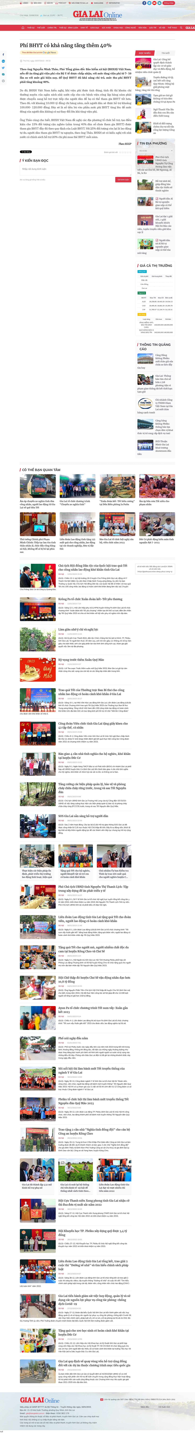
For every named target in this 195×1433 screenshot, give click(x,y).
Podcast (62, 3)
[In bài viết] (3, 81)
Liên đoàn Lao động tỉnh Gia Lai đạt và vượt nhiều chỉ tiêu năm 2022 (114, 1187)
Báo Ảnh (37, 3)
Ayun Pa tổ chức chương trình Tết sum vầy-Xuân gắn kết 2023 (93, 1010)
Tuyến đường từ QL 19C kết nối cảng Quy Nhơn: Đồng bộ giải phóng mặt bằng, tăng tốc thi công (154, 83)
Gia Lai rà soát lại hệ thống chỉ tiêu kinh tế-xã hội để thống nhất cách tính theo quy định (74, 1188)
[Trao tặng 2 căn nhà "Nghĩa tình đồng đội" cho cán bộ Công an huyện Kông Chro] (38, 1140)
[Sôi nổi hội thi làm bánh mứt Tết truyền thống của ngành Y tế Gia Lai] (38, 1078)
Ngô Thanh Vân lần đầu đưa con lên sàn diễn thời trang (163, 112)
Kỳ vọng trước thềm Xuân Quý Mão (81, 659)
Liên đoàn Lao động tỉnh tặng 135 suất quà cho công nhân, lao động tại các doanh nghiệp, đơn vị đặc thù (77, 544)
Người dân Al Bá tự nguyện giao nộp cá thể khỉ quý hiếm (164, 203)
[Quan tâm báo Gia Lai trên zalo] (149, 3)
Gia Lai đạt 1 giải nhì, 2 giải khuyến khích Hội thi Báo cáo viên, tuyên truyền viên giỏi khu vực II (154, 224)
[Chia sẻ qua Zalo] (3, 61)
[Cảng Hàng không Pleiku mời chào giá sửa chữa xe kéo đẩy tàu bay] (145, 358)
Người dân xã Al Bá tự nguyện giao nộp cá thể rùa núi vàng (153, 246)
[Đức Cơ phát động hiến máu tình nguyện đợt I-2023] (157, 524)
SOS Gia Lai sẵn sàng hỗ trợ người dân (83, 816)
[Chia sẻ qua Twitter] (3, 67)
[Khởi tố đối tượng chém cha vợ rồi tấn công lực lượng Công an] (143, 127)
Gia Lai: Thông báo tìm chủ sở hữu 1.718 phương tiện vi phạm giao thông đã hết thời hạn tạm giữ (154, 384)
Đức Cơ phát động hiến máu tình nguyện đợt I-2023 (156, 541)
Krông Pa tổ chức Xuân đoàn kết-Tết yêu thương (90, 599)
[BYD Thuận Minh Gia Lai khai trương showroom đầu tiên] (145, 445)
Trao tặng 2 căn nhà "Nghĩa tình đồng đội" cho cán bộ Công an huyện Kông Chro (94, 1131)
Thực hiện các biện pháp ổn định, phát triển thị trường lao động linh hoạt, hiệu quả (37, 873)
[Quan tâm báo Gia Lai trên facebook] (144, 3)
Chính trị (52, 28)
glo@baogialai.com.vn (35, 1413)
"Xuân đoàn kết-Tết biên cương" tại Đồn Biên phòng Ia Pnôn (117, 503)
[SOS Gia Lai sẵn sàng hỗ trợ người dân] (38, 826)
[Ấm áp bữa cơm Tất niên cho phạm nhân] (157, 486)
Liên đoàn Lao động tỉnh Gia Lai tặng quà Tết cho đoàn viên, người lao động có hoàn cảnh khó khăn (94, 919)
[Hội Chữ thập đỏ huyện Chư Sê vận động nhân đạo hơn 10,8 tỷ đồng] (38, 988)
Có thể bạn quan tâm (41, 470)
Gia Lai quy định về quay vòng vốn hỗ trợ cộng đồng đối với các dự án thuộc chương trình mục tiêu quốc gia (94, 1363)
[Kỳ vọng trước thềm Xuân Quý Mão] (38, 670)
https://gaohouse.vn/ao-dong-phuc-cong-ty (155, 571)
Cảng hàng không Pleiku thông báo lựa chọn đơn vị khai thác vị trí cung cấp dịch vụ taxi (155, 427)
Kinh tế (84, 28)
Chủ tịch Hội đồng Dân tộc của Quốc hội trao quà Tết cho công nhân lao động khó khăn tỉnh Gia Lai (92, 567)
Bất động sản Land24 (158, 566)
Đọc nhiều (145, 53)
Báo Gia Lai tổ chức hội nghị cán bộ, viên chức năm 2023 (116, 541)
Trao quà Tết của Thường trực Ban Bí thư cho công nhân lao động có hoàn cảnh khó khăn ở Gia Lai (91, 692)
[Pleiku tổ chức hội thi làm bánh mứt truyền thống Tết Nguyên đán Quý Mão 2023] (38, 1109)
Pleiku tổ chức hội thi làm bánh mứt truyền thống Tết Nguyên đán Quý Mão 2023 (93, 1101)
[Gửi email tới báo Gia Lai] (159, 3)
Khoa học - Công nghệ (125, 28)
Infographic (114, 3)
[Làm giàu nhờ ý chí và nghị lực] (38, 639)
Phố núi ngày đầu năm (73, 1038)
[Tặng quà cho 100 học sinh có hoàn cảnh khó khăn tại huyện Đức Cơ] (38, 1341)
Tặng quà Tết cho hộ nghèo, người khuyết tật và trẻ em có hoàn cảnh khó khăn (75, 873)
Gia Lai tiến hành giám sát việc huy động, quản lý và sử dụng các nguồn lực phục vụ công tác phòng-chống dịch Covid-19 (94, 1300)
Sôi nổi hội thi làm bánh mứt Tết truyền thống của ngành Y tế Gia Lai (91, 1070)
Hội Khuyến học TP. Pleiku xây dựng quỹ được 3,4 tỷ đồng (92, 1233)
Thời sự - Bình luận (68, 28)
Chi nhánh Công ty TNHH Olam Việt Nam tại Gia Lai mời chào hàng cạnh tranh (155, 406)
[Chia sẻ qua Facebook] (3, 54)
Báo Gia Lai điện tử (97, 15)
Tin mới (165, 53)
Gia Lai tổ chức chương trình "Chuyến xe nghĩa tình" (75, 503)
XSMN (170, 566)
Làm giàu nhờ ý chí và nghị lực (78, 629)
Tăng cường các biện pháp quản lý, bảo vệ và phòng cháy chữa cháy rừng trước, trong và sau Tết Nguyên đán (92, 788)
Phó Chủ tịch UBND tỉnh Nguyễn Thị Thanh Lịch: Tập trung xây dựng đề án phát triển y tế (93, 888)
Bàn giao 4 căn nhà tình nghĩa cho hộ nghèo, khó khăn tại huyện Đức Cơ (94, 756)
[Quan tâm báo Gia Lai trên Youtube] (154, 3)
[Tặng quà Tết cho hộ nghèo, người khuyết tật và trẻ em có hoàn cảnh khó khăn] (75, 855)
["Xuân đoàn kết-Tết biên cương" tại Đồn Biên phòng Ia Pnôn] (117, 486)
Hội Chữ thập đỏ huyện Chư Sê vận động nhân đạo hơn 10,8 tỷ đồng (94, 979)
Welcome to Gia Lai (80, 3)
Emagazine (98, 3)
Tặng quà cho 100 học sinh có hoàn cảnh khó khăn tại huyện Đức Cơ (93, 1332)
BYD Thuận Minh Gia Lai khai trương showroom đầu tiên (154, 447)
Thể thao (172, 28)
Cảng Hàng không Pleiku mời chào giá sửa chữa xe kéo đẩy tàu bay (155, 361)
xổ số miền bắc (143, 566)
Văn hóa (142, 28)
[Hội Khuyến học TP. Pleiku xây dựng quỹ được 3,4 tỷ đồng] (38, 1241)
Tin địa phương (153, 143)
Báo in (50, 3)
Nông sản (142, 271)
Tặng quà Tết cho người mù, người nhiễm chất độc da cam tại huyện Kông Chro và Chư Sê (93, 949)
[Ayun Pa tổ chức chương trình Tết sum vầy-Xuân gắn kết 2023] (38, 1018)
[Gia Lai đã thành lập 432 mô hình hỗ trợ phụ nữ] (37, 1169)
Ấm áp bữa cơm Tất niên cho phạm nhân (154, 503)
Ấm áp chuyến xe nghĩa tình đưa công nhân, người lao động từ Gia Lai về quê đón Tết (37, 504)
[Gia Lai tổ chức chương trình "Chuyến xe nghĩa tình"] (78, 486)
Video (25, 3)
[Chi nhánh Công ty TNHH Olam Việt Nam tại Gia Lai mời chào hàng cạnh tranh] (145, 403)
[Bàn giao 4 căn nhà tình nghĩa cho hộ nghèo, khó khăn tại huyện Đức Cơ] (38, 764)
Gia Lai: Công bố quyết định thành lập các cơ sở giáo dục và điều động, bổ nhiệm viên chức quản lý (155, 65)
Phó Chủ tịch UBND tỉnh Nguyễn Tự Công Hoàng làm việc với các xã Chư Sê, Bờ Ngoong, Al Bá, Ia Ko (155, 165)
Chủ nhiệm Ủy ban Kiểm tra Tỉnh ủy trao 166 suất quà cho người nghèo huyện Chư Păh (114, 874)
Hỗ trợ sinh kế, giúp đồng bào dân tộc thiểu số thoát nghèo (163, 186)
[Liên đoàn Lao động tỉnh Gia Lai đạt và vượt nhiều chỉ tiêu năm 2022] (114, 1169)
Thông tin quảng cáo (155, 347)
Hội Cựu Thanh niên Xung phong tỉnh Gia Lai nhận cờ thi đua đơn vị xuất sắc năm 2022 (93, 1202)
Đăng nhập (168, 3)
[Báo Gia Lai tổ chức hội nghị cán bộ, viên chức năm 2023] (117, 524)
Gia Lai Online (40, 1399)
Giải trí (152, 28)
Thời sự (30, 28)
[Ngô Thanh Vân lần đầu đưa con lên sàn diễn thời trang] (143, 113)
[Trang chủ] (23, 28)
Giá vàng (142, 314)
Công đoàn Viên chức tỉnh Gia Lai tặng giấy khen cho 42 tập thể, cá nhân (93, 725)
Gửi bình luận (123, 179)
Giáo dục (94, 28)
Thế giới (41, 28)
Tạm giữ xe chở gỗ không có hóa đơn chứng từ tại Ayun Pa (164, 98)
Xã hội (162, 28)
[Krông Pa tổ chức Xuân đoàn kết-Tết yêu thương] (38, 609)
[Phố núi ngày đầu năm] (38, 1048)
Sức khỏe (106, 28)
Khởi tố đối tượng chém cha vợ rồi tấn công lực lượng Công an (164, 128)
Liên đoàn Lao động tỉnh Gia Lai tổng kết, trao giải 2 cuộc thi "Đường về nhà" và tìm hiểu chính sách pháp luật (93, 1265)
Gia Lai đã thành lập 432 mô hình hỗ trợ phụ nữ (37, 1186)
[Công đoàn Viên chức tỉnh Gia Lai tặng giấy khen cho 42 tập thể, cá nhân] (38, 733)
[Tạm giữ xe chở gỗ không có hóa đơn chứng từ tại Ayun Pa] (143, 99)
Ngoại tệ (142, 293)
